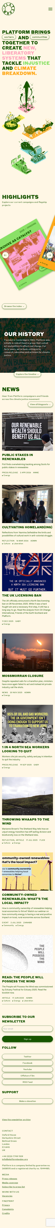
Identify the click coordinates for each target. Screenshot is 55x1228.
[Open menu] (50, 9)
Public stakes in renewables (17, 457)
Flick (42, 840)
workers (9, 36)
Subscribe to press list (13, 1186)
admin (33, 540)
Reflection (8, 540)
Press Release (10, 472)
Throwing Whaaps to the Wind (25, 821)
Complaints (8, 1209)
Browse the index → (14, 306)
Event (5, 922)
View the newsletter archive (16, 1119)
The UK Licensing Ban (21, 595)
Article (20, 840)
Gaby (18, 621)
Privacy (6, 1205)
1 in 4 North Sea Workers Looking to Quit (25, 749)
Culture (23, 283)
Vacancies (7, 1196)
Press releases (9, 1178)
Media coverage (10, 1182)
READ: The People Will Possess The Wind (22, 979)
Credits (6, 1213)
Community (9, 925)
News (5, 692)
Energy (45, 263)
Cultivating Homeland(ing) (27, 527)
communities (39, 36)
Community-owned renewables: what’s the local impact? (25, 899)
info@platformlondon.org (15, 1159)
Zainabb (27, 922)
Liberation (18, 543)
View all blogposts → (40, 404)
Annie (36, 472)
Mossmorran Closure (22, 676)
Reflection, (9, 840)
